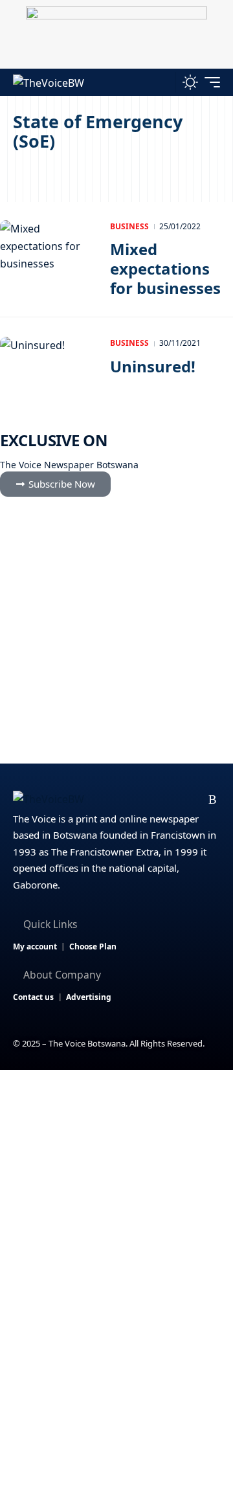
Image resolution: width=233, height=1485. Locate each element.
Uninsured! (152, 366)
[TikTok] (192, 799)
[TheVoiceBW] (48, 82)
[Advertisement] (116, 1192)
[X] (130, 799)
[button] (162, 82)
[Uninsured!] (48, 366)
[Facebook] (110, 799)
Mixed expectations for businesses (165, 268)
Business (129, 226)
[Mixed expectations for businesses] (48, 249)
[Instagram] (172, 799)
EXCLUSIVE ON (53, 440)
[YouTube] (151, 799)
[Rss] (212, 799)
